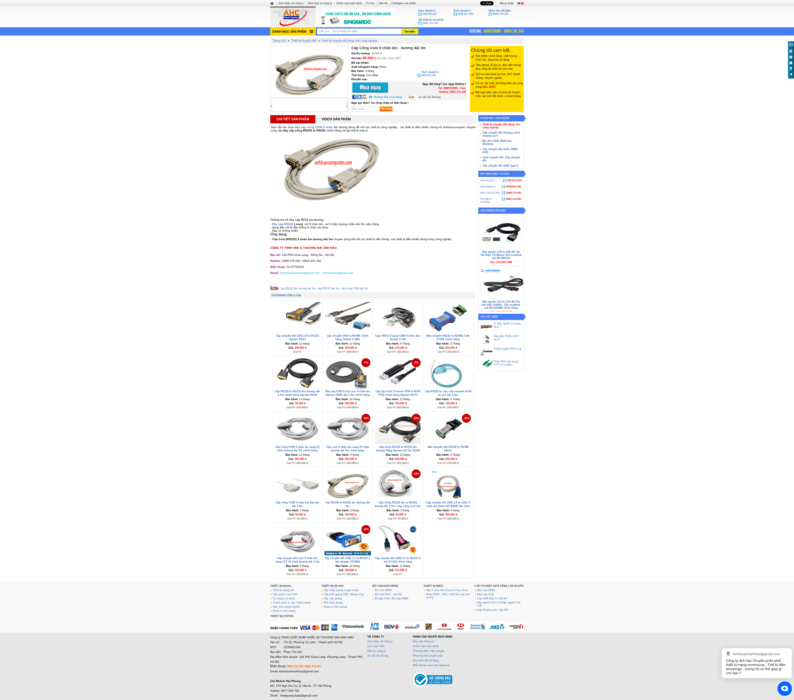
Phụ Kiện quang (333, 602)
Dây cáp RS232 (282, 224)
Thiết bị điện (433, 585)
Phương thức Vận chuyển (428, 650)
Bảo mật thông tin (423, 641)
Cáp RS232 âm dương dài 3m (298, 288)
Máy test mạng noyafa (286, 606)
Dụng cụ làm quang (335, 606)
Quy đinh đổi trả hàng (426, 660)
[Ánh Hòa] (272, 3)
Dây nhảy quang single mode (341, 590)
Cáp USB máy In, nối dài (492, 598)
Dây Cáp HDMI (486, 590)
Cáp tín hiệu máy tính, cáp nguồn (499, 585)
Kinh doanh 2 (501, 180)
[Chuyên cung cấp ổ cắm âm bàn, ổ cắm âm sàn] (358, 17)
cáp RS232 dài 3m (328, 288)
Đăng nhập (507, 3)
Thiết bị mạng (280, 585)
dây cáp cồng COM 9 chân (314, 127)
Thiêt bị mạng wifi (283, 590)
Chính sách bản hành (349, 3)
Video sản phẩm (336, 119)
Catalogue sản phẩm (403, 3)
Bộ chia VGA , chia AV (388, 594)
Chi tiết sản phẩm (292, 119)
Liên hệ (383, 3)
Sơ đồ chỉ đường (430, 97)
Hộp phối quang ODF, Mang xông (344, 594)
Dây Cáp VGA (485, 594)
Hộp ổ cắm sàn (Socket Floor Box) (447, 590)
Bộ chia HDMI (383, 590)
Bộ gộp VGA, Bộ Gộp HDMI (391, 598)
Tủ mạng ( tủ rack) (284, 598)
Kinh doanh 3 (501, 186)
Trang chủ (279, 40)
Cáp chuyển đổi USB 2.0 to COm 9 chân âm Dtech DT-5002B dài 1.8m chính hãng (448, 506)
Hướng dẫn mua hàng (388, 97)
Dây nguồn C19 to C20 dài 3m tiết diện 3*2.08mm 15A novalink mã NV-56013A (501, 255)
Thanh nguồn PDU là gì (508, 348)
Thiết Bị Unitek (282, 616)
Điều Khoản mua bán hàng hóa (431, 665)
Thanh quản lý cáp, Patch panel (292, 602)
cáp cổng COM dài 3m (354, 288)
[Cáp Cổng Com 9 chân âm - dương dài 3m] (309, 72)
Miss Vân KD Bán (501, 192)
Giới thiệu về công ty (380, 641)
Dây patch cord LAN (285, 594)
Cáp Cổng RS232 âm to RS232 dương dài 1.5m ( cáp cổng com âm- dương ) (397, 506)
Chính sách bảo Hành (426, 646)
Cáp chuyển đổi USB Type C (500, 165)
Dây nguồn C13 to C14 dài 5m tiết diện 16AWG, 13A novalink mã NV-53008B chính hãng (501, 304)
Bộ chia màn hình (385, 585)
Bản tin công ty (376, 650)
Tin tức (370, 3)
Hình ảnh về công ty (320, 3)
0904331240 (430, 73)
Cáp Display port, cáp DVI (492, 609)
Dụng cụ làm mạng (284, 610)
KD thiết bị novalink (501, 200)
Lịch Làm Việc (376, 646)
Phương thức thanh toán (428, 655)
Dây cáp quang (333, 598)
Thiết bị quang (332, 585)
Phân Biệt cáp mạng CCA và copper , (506, 363)
